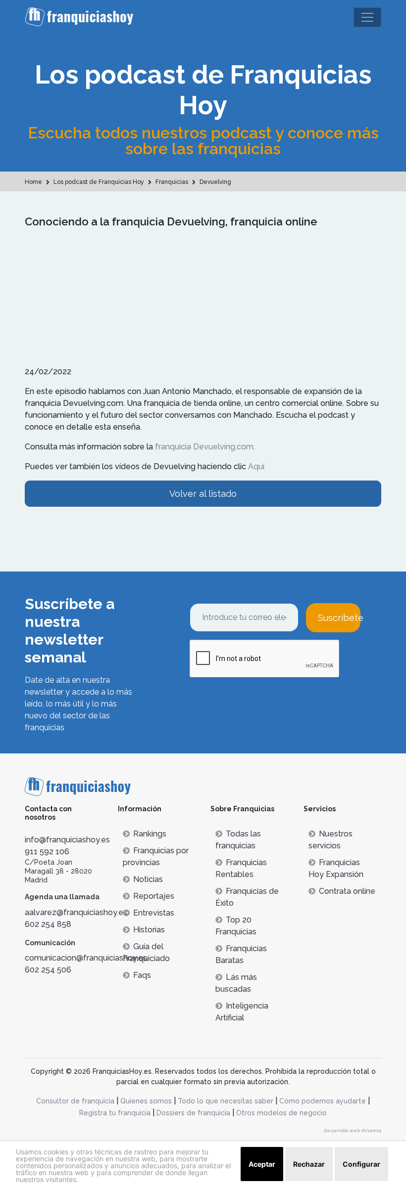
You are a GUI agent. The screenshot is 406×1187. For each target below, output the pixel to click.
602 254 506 (48, 969)
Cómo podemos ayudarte (322, 1101)
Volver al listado (203, 493)
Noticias (148, 879)
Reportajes (153, 896)
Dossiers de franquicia (193, 1113)
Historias (149, 929)
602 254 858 (48, 924)
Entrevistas (153, 913)
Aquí (256, 466)
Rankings (149, 833)
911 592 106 (47, 851)
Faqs (142, 975)
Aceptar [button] (262, 1164)
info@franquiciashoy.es (67, 839)
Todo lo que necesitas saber (225, 1101)
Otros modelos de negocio (281, 1113)
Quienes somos (146, 1101)
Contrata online (347, 891)
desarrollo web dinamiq (352, 1130)
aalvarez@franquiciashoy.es (76, 912)
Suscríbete (339, 618)
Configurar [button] (361, 1164)
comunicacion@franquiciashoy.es (86, 958)
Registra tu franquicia (115, 1113)
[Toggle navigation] (367, 17)
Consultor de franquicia (75, 1101)
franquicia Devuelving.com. (205, 446)
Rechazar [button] (309, 1164)
